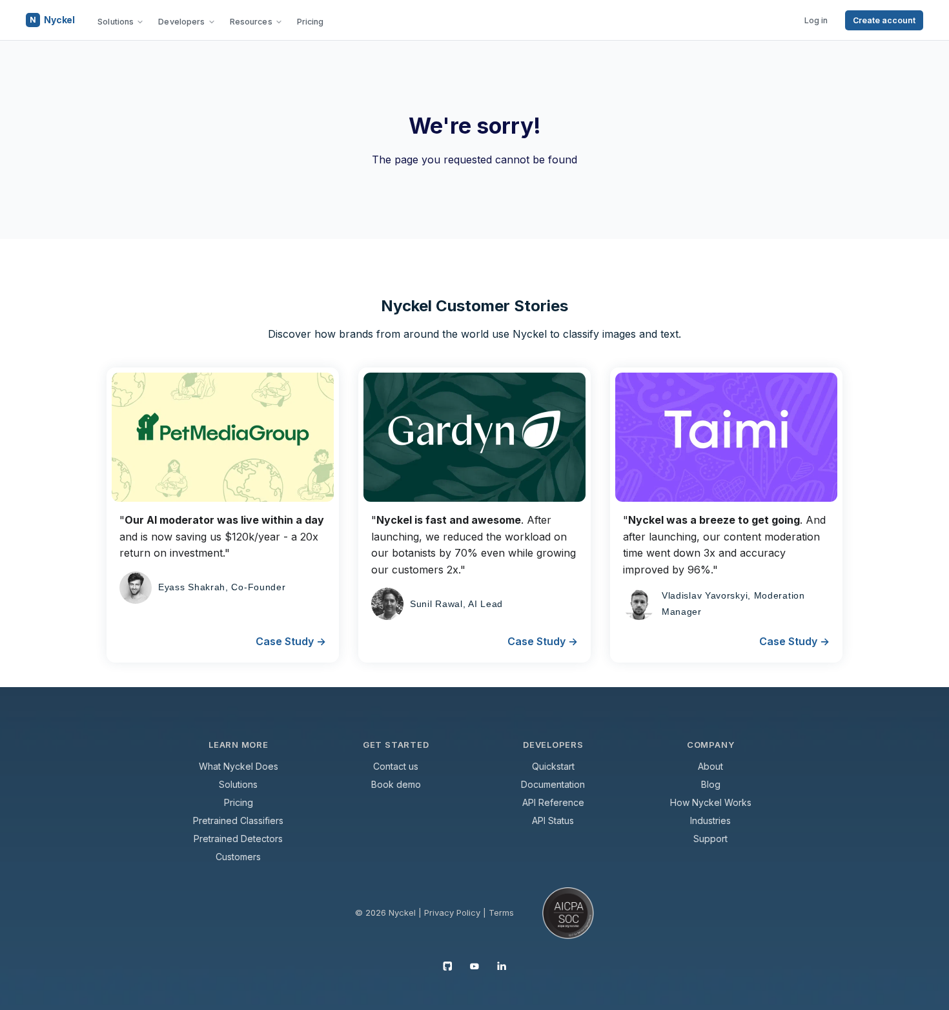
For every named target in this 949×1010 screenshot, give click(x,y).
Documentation (553, 784)
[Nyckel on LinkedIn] (501, 965)
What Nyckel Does (238, 766)
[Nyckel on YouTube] (474, 965)
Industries (710, 820)
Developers (181, 21)
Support (710, 838)
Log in (816, 20)
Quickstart (553, 766)
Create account (884, 20)
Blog (710, 784)
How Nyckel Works (710, 802)
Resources (251, 21)
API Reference (553, 802)
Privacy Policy (452, 912)
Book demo (396, 784)
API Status (553, 820)
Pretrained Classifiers (238, 820)
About (710, 766)
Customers (238, 856)
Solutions (115, 21)
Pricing (310, 21)
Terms (501, 912)
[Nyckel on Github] (447, 965)
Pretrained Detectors (238, 838)
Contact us (395, 766)
